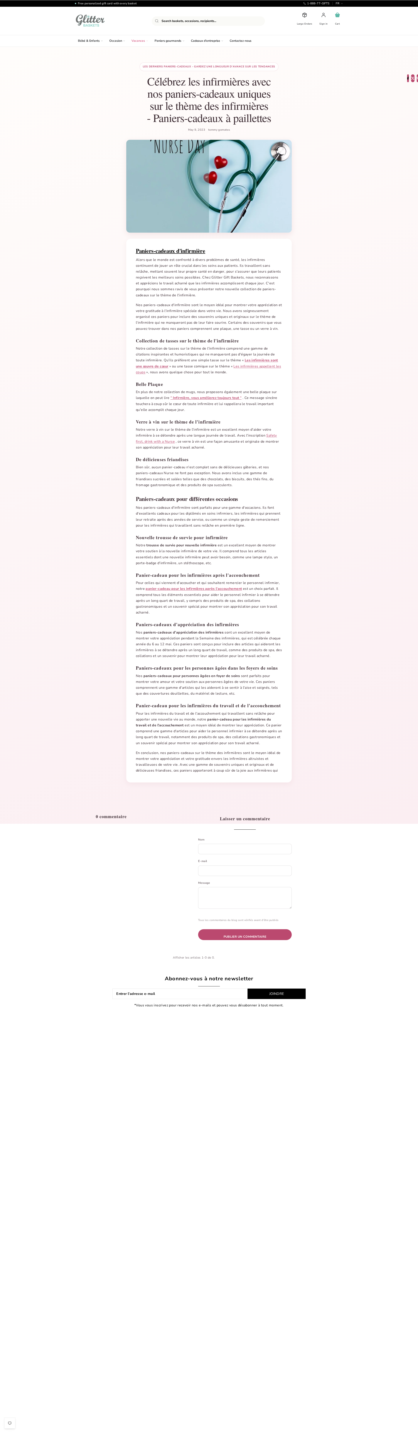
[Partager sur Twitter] (413, 78)
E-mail (202, 861)
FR (337, 3)
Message (204, 883)
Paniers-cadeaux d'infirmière (170, 251)
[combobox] (208, 21)
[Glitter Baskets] (99, 21)
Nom (201, 840)
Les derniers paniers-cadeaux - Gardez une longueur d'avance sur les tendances (209, 66)
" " (206, 397)
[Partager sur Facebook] (408, 78)
